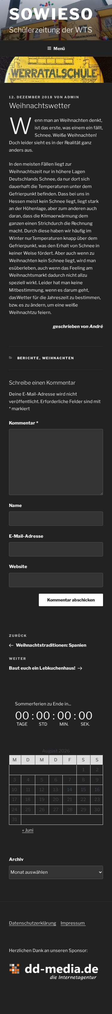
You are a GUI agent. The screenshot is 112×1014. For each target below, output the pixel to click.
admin (71, 97)
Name (15, 505)
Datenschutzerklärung (32, 923)
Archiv (16, 859)
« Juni (27, 830)
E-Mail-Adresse (26, 536)
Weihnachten (58, 358)
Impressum (73, 923)
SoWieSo (51, 14)
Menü (59, 48)
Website (18, 566)
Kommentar (23, 423)
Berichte (28, 358)
